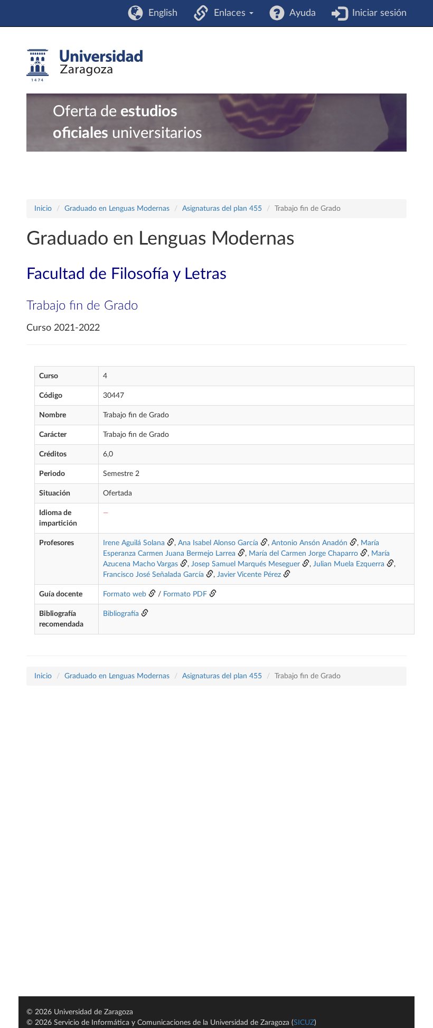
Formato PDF (185, 594)
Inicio (43, 208)
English (160, 13)
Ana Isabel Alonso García (218, 543)
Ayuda (300, 13)
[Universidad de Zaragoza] (84, 65)
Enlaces (228, 13)
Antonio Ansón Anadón (309, 543)
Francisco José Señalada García (153, 574)
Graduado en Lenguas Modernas (117, 208)
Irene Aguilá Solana (134, 543)
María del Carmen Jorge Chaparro (303, 553)
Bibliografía (121, 614)
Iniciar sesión (377, 13)
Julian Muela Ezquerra (348, 564)
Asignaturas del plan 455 (222, 208)
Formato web (124, 594)
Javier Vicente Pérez (249, 574)
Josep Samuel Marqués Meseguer (245, 564)
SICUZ (304, 1022)
